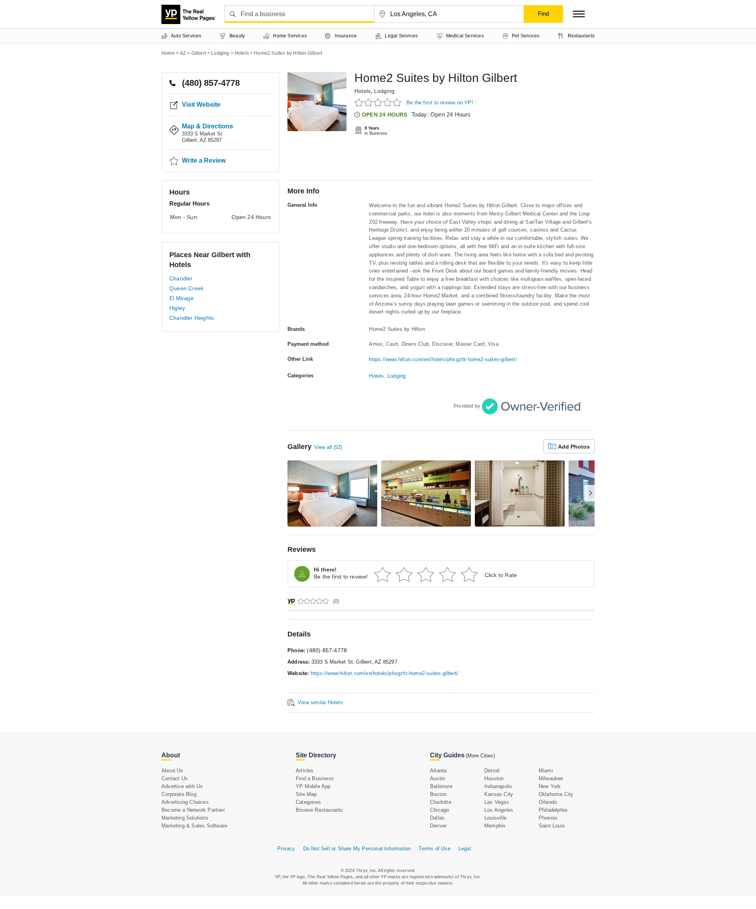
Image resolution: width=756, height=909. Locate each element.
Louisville (495, 818)
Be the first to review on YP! (439, 103)
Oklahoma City (556, 794)
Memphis (495, 826)
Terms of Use (434, 848)
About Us (172, 771)
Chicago (439, 810)
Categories (308, 802)
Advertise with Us (182, 786)
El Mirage (181, 298)
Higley (177, 308)
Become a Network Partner (193, 810)
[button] (579, 14)
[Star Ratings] (379, 102)
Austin (437, 778)
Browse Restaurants (319, 810)
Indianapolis (498, 786)
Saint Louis (552, 826)
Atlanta (438, 771)
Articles (305, 771)
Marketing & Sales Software (194, 826)
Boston (438, 794)
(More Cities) (480, 756)
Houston (494, 778)
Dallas (437, 818)
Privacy (286, 848)
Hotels (362, 91)
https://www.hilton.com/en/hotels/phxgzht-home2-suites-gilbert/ (443, 359)
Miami (546, 771)
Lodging (384, 91)
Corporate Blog (178, 794)
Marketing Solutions (184, 818)
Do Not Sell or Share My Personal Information (357, 848)
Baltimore (441, 786)
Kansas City (498, 794)
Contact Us (174, 778)
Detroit (492, 771)
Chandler (181, 278)
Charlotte (440, 802)
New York (550, 786)
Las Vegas (496, 802)
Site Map (306, 794)
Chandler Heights (191, 318)
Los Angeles (498, 810)
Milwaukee (551, 778)
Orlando (548, 802)
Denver (438, 826)
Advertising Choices (185, 802)
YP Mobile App (313, 786)
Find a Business (315, 778)
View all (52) (328, 447)
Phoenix (548, 818)
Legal (464, 848)
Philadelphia (553, 810)
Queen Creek (186, 288)
